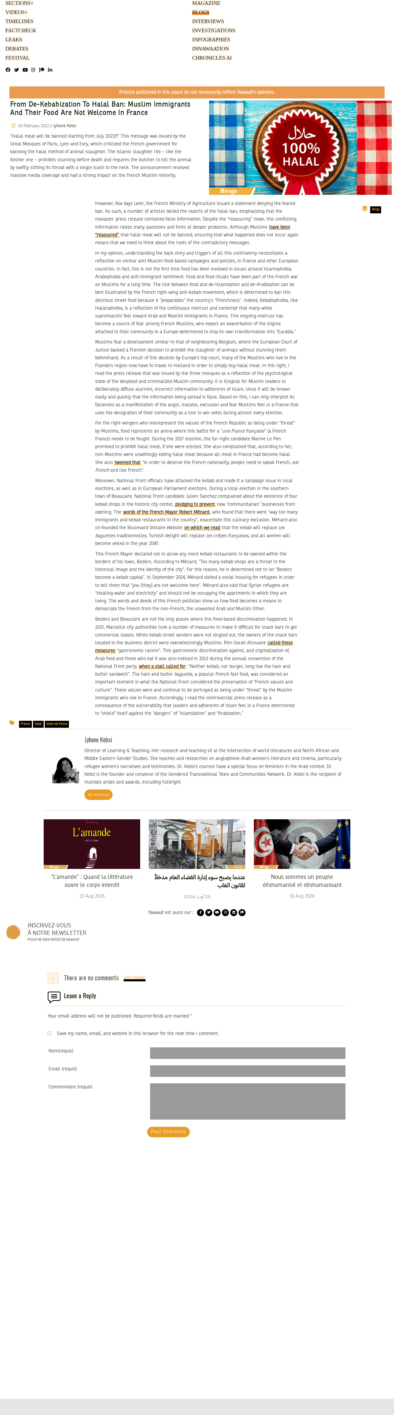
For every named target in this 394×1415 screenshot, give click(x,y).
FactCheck (19, 31)
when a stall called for (162, 666)
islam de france (56, 724)
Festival (16, 58)
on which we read (202, 527)
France (25, 724)
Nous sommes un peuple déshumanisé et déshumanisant (302, 881)
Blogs (200, 12)
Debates (16, 49)
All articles (98, 795)
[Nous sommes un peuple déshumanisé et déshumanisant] (302, 844)
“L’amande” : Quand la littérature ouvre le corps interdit (92, 881)
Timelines (18, 21)
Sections (18, 3)
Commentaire (70, 1087)
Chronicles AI (211, 58)
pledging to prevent (195, 504)
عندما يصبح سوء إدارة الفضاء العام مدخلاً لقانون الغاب (200, 881)
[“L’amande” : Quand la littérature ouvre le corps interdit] (92, 844)
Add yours (134, 978)
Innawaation (210, 49)
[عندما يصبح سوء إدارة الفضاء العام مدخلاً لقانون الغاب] (197, 844)
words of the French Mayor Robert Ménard (166, 512)
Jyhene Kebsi (64, 126)
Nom (61, 1051)
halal (38, 724)
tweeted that (127, 462)
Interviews (208, 21)
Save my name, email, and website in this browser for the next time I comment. (138, 1033)
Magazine (205, 3)
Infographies (211, 40)
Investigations (212, 31)
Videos (15, 12)
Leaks (13, 40)
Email (63, 1069)
